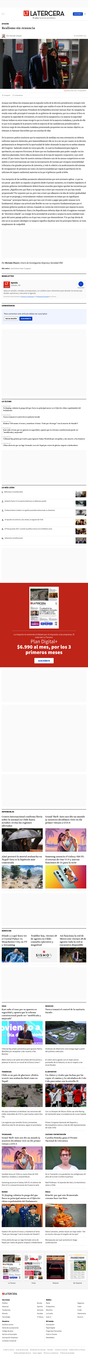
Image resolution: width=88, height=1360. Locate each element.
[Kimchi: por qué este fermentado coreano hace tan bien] (65, 1215)
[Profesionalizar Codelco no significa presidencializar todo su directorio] (81, 513)
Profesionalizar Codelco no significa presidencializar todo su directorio (30, 510)
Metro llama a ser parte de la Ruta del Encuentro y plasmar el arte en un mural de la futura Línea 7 (22, 1061)
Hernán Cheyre (16, 35)
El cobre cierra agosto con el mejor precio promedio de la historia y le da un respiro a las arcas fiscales (63, 1062)
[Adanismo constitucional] (81, 540)
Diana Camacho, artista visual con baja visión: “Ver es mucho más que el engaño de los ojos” (65, 1232)
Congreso (27, 268)
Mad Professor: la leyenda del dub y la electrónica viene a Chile (65, 1183)
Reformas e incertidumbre (13, 492)
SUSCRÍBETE (44, 660)
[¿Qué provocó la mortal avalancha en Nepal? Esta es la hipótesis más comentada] (22, 876)
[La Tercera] (11, 1280)
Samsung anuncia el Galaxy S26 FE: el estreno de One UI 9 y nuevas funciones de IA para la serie (64, 859)
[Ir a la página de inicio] (44, 14)
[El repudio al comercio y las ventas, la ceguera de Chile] (81, 522)
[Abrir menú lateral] (4, 14)
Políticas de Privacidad (43, 296)
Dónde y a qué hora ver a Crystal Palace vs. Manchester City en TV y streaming (14, 940)
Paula (47, 1192)
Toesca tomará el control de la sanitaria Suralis (21, 417)
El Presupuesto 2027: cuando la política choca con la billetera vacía (28, 529)
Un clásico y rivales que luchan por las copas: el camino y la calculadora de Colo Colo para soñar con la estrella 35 (65, 1078)
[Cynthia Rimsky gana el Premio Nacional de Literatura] (65, 1158)
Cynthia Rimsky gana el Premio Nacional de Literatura (61, 1139)
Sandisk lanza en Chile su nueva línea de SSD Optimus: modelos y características (20, 1175)
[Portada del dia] (44, 627)
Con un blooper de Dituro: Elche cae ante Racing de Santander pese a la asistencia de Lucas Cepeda (65, 1112)
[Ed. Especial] (77, 1280)
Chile (4, 1006)
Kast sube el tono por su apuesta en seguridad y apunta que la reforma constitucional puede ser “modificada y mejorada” (40, 431)
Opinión (5, 24)
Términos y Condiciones (27, 296)
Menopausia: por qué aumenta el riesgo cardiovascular (61, 1241)
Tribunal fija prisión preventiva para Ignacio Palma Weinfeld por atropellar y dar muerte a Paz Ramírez (44, 439)
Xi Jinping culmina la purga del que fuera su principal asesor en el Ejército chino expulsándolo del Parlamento (42, 409)
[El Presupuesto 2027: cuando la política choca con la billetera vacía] (81, 531)
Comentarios (18, 95)
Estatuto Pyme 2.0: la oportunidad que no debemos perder (25, 501)
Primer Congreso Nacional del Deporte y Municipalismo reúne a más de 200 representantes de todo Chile (65, 1125)
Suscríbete (26, 318)
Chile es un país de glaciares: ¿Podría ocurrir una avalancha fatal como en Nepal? (20, 1078)
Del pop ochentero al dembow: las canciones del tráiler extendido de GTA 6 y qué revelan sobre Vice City (22, 1114)
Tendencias (6, 1072)
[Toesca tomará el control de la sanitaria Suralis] (65, 1032)
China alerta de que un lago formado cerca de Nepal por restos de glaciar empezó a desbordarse (40, 445)
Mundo (5, 1192)
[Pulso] (33, 1280)
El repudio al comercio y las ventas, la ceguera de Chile (24, 520)
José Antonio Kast (16, 268)
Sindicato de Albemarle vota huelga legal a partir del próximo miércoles (65, 1050)
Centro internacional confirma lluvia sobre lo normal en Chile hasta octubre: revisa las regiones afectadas (22, 821)
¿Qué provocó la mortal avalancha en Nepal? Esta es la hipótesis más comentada (22, 859)
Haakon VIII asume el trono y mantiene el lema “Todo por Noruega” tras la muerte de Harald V (40, 423)
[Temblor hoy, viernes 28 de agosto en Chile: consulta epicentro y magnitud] (44, 955)
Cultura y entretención (55, 1134)
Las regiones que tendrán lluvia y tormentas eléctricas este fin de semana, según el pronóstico (22, 1123)
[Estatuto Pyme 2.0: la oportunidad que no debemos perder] (81, 503)
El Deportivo (50, 1072)
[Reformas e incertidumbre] (81, 494)
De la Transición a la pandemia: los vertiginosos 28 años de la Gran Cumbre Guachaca (65, 1175)
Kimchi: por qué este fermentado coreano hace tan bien (61, 1196)
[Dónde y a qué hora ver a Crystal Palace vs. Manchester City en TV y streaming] (15, 955)
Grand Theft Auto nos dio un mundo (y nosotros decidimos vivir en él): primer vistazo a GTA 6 (65, 820)
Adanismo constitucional (14, 538)
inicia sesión (11, 318)
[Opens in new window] (55, 1280)
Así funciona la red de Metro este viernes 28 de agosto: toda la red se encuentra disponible (73, 940)
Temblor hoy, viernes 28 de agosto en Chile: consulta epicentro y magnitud (44, 940)
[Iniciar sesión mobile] (85, 14)
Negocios (49, 1006)
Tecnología (6, 1134)
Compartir (7, 95)
